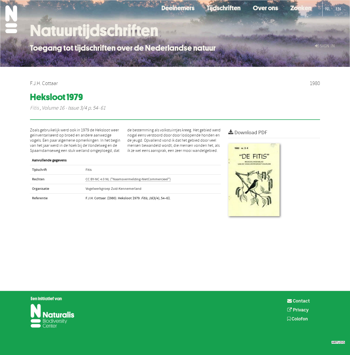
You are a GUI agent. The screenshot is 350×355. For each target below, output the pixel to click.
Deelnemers (177, 7)
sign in (327, 46)
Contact (301, 301)
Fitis (34, 108)
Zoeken (301, 7)
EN (338, 9)
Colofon (299, 319)
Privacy (300, 310)
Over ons (265, 7)
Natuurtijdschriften (94, 30)
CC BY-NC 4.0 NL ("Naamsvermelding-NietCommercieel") (128, 179)
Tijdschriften (224, 7)
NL (328, 9)
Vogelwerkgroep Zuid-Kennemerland (113, 189)
